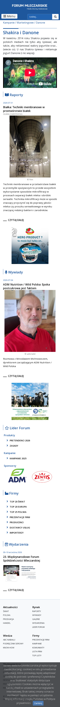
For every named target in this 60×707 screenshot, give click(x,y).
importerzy (16, 532)
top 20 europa (18, 506)
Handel (6, 623)
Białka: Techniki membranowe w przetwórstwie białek (24, 109)
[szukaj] (55, 16)
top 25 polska (17, 511)
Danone (40, 22)
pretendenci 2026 (19, 440)
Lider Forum (38, 627)
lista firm (37, 651)
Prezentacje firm (19, 517)
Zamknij (38, 703)
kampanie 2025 (17, 458)
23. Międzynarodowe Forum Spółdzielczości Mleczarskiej (21, 558)
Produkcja (8, 619)
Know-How (8, 647)
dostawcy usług (19, 527)
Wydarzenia (18, 544)
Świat (6, 611)
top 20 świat (17, 501)
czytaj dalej (16, 220)
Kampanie (9, 22)
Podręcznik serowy (13, 643)
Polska (6, 615)
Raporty (16, 95)
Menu (10, 16)
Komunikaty (38, 647)
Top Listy (36, 655)
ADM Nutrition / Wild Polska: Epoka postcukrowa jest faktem (26, 286)
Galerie (36, 619)
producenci (16, 522)
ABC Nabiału (9, 639)
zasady (13, 445)
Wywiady (15, 272)
